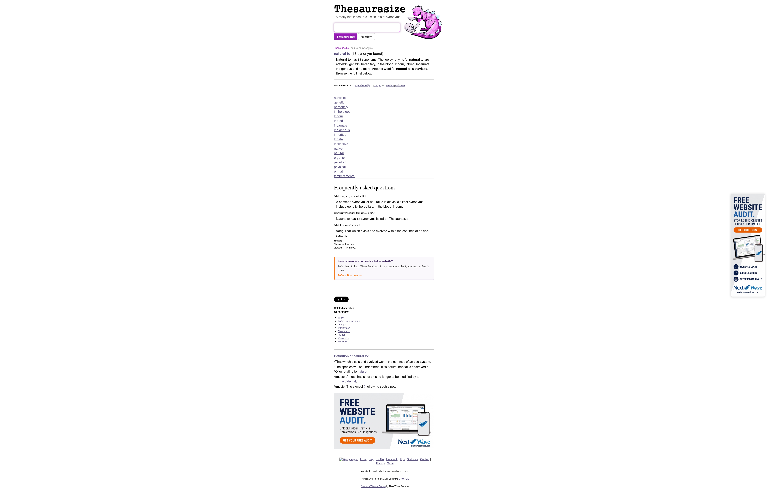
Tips (402, 459)
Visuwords (343, 338)
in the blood (342, 111)
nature (362, 371)
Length (377, 85)
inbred (338, 120)
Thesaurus (371, 9)
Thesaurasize (341, 47)
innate (338, 139)
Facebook (392, 459)
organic (339, 157)
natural (339, 153)
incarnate (340, 125)
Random (390, 85)
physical (340, 166)
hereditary (341, 107)
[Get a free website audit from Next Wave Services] (384, 421)
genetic (339, 102)
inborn (338, 116)
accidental (348, 381)
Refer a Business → (350, 275)
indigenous (342, 130)
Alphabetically (362, 85)
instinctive (341, 143)
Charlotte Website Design (373, 486)
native (338, 148)
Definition (400, 85)
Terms (390, 463)
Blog (371, 459)
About (363, 459)
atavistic (340, 97)
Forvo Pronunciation (349, 321)
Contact (424, 459)
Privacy (380, 463)
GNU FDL (404, 478)
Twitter (341, 334)
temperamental (344, 176)
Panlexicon (344, 327)
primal (338, 171)
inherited (340, 134)
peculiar (339, 162)
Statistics (412, 459)
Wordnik (342, 341)
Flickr (341, 317)
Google (342, 324)
